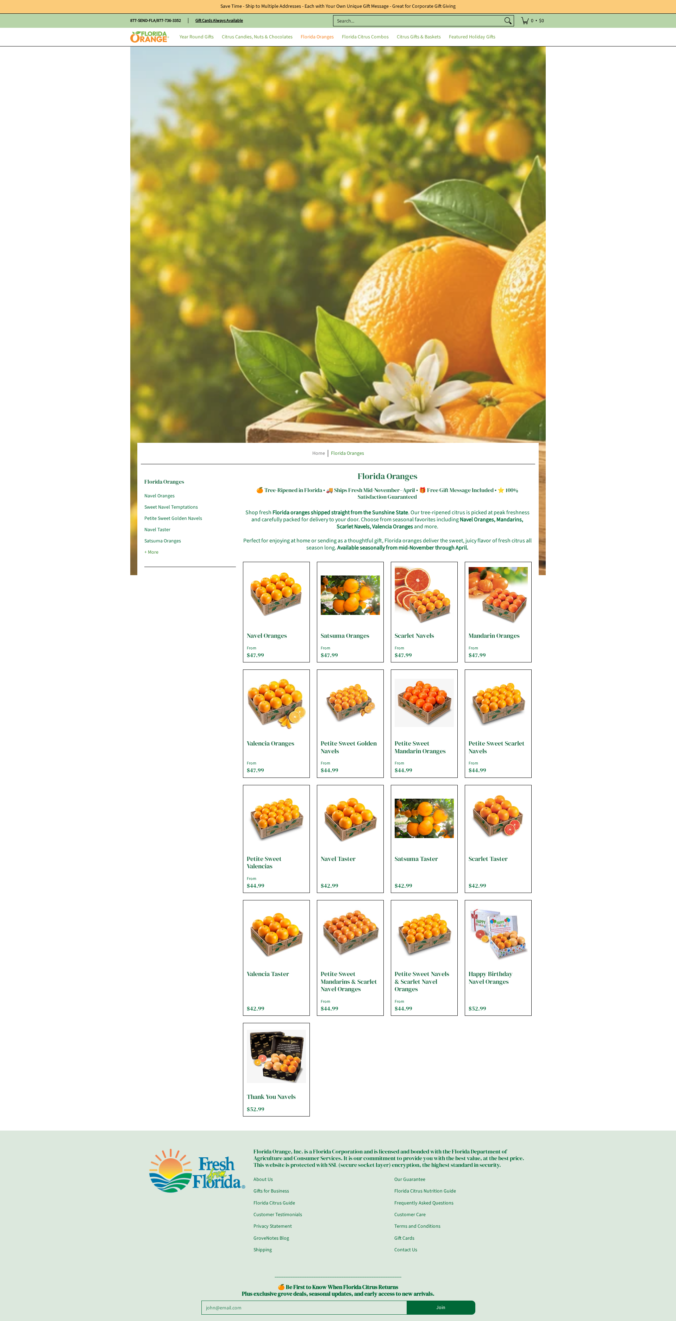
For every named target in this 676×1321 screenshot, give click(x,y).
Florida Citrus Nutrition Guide (425, 1191)
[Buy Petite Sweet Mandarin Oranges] (424, 702)
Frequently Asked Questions (423, 1203)
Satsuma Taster (416, 858)
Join (440, 1307)
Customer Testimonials (278, 1214)
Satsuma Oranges (162, 541)
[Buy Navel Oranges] (276, 595)
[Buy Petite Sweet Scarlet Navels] (498, 702)
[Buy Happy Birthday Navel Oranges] (498, 933)
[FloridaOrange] (149, 37)
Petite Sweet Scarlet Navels (497, 747)
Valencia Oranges (270, 743)
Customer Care (410, 1214)
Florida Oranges (347, 453)
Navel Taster (157, 529)
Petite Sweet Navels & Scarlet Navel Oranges (422, 981)
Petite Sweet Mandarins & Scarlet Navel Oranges (349, 981)
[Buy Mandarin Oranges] (498, 595)
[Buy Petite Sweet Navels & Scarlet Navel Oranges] (424, 933)
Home (318, 453)
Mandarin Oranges (494, 635)
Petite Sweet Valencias (264, 862)
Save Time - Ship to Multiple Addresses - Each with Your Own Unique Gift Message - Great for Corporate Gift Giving (338, 6)
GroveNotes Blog (271, 1238)
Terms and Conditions (417, 1226)
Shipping (263, 1249)
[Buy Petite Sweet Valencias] (276, 818)
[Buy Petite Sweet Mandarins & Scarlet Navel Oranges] (350, 933)
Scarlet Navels (414, 635)
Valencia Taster (268, 973)
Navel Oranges (159, 495)
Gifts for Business (271, 1191)
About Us (263, 1179)
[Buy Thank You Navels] (276, 1056)
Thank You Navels (271, 1096)
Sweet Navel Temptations (171, 507)
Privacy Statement (273, 1226)
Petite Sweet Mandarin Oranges (420, 747)
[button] (164, 484)
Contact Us (405, 1249)
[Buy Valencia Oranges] (276, 702)
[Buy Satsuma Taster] (424, 818)
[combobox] (417, 20)
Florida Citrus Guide (274, 1203)
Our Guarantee (409, 1179)
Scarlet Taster (488, 858)
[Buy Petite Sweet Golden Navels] (350, 702)
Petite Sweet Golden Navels (173, 518)
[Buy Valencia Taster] (276, 933)
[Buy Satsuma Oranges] (350, 595)
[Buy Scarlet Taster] (498, 818)
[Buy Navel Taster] (350, 818)
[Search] (508, 20)
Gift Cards (404, 1238)
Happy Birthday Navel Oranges (491, 977)
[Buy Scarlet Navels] (424, 595)
